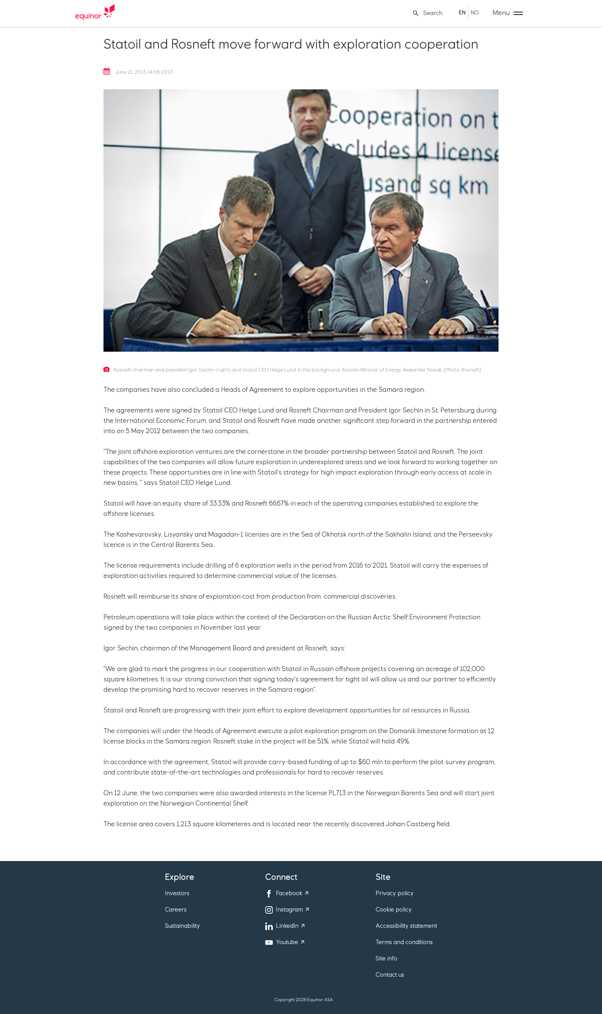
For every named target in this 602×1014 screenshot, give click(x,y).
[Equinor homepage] (95, 13)
